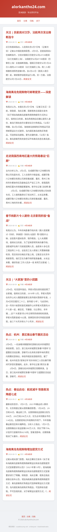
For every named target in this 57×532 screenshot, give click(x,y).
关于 (38, 21)
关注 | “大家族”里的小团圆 (22, 279)
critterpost (32, 527)
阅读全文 (27, 79)
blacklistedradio (43, 527)
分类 (25, 21)
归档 (32, 21)
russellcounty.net (22, 527)
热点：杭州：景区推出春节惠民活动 (27, 334)
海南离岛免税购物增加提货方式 (24, 449)
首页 (19, 21)
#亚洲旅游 (28, 42)
